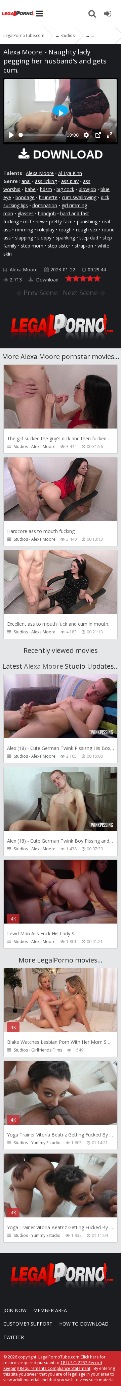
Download (46, 279)
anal (26, 181)
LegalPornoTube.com (18, 13)
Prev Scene (40, 292)
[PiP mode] (98, 135)
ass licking (46, 181)
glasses (25, 213)
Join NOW (15, 1310)
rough (65, 229)
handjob (47, 213)
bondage (25, 197)
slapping (24, 237)
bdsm (46, 189)
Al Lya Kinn (70, 173)
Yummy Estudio (46, 1143)
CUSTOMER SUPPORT (27, 1324)
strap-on (84, 245)
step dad (88, 237)
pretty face (61, 221)
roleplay (45, 229)
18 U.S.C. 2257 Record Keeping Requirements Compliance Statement (52, 1365)
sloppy (44, 237)
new (40, 221)
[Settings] (86, 135)
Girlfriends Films (46, 1050)
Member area (50, 1310)
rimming (24, 229)
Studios (21, 446)
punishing (87, 221)
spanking (65, 237)
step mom (32, 245)
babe (30, 189)
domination (44, 205)
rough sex (86, 229)
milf (27, 221)
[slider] (41, 135)
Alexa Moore (40, 173)
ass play (70, 181)
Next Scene (81, 292)
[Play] (11, 135)
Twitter (13, 1337)
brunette (48, 197)
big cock (65, 189)
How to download (84, 1324)
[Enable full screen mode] (109, 135)
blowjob (87, 189)
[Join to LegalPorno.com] (60, 342)
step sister (59, 245)
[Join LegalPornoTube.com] (107, 13)
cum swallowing (79, 197)
